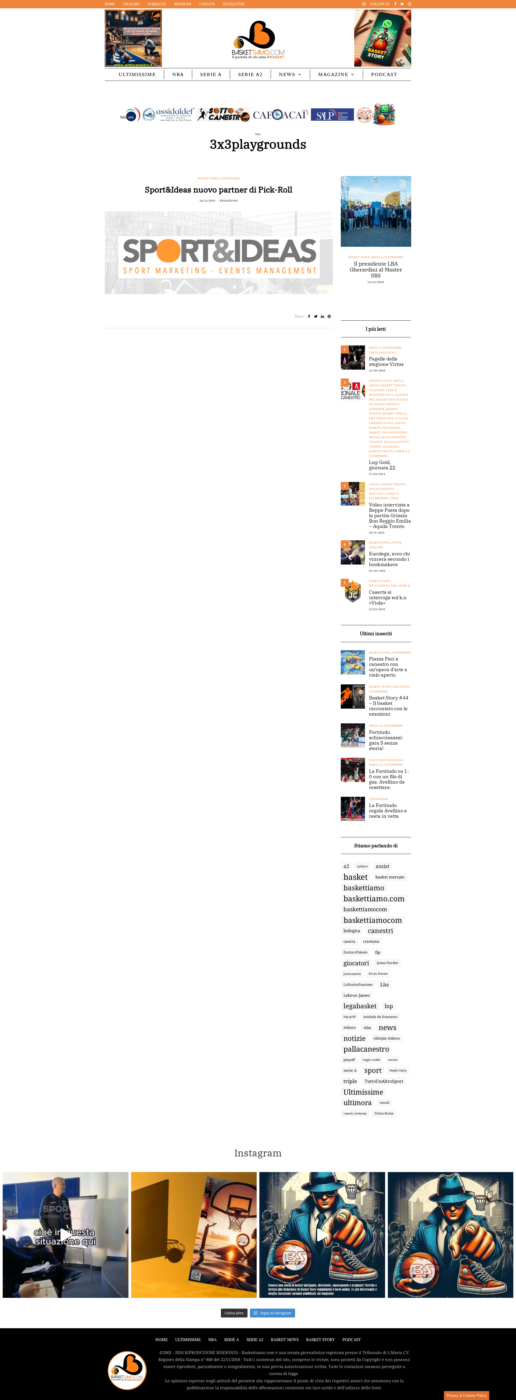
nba (367, 1027)
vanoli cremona (355, 1113)
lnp (389, 1006)
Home (110, 4)
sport (373, 1070)
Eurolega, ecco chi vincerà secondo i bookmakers (389, 559)
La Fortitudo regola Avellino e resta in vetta (388, 811)
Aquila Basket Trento (387, 385)
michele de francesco (380, 1016)
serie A (350, 1070)
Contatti (207, 4)
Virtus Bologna (382, 352)
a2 (346, 866)
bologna (351, 930)
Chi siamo (131, 4)
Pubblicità (157, 4)
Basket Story (380, 686)
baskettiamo (363, 888)
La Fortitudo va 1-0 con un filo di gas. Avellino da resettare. (389, 779)
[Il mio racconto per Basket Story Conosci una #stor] (322, 1235)
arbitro (362, 866)
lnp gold (349, 1017)
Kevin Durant (378, 974)
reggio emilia (371, 1060)
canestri (380, 931)
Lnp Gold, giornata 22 (382, 465)
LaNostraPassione (357, 984)
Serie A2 (250, 74)
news (387, 1027)
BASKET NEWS (285, 1339)
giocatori (356, 963)
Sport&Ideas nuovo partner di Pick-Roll (218, 189)
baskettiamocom (365, 909)
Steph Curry (398, 1070)
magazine (401, 686)
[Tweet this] (316, 316)
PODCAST (384, 74)
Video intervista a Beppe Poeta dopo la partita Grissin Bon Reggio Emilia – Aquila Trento (390, 515)
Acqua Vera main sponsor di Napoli (376, 267)
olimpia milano (387, 1038)
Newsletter (234, 4)
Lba (384, 984)
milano (349, 1027)
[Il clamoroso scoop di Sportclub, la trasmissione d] (65, 1235)
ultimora (357, 1103)
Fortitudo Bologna (386, 760)
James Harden (387, 962)
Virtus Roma (383, 1113)
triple (350, 1081)
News (287, 74)
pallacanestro (366, 1049)
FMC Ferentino (381, 418)
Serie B (404, 585)
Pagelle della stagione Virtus (386, 361)
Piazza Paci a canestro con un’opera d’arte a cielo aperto (388, 667)
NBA (178, 74)
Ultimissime (137, 74)
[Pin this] (329, 316)
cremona (371, 941)
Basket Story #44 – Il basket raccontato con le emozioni (388, 706)
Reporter (182, 4)
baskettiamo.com (374, 898)
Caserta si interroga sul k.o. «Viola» (388, 598)
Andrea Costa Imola (386, 381)
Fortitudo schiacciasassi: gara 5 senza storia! (386, 740)
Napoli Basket (381, 257)
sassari (392, 1060)
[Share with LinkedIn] (322, 316)
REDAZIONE (229, 200)
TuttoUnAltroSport (384, 1081)
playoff (349, 1059)
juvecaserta (352, 974)
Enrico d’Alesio (355, 952)
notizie (354, 1038)
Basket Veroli (395, 413)
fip (377, 952)
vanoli (384, 1102)
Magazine (333, 74)
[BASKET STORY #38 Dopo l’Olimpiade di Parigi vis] (194, 1235)
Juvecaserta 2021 (383, 585)
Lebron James (356, 995)
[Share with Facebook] (309, 316)
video (394, 498)
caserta (349, 941)
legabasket (360, 1006)
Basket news (208, 178)
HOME (161, 1339)
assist (382, 866)
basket (355, 877)
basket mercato (389, 877)
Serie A (211, 74)
